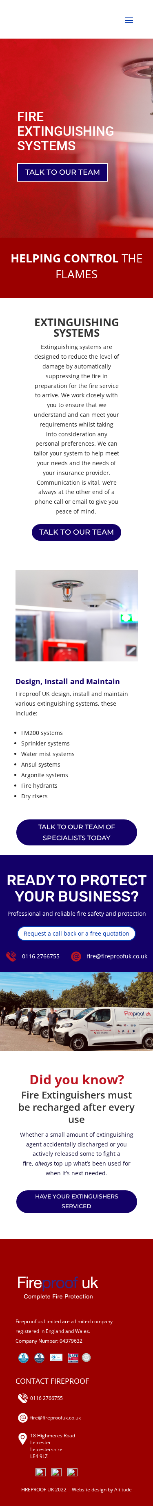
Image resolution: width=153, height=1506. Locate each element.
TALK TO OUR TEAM (62, 172)
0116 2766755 (41, 956)
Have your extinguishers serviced (76, 1201)
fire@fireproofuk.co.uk (117, 956)
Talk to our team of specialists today (76, 832)
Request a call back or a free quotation (76, 933)
